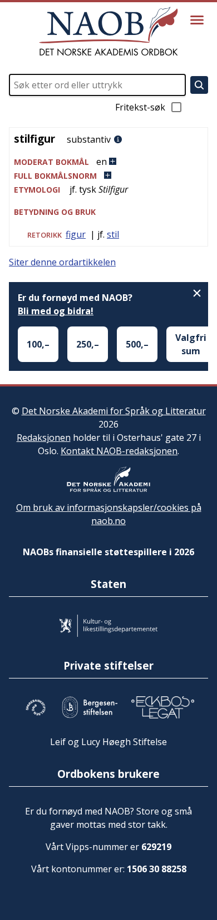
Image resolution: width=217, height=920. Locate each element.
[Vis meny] (197, 20)
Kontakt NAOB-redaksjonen (119, 451)
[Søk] (199, 85)
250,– (87, 344)
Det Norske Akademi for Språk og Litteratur (114, 411)
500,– (137, 344)
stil (113, 234)
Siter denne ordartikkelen (62, 262)
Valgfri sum (190, 344)
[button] (108, 162)
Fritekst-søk (140, 107)
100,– (38, 344)
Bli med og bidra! (55, 311)
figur (76, 234)
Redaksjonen (44, 437)
